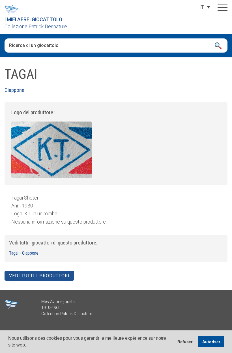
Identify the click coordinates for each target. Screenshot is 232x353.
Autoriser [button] (211, 341)
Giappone (14, 90)
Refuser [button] (184, 341)
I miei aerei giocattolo (33, 19)
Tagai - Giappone (23, 253)
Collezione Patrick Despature (36, 26)
